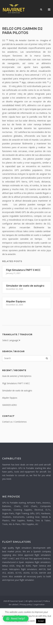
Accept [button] (41, 621)
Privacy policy (26, 604)
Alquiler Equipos (9, 397)
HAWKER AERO (9, 405)
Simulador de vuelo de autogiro (17, 390)
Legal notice (39, 604)
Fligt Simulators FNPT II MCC (16, 383)
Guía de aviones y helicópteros (16, 376)
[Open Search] (41, 9)
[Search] (47, 358)
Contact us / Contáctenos (14, 421)
